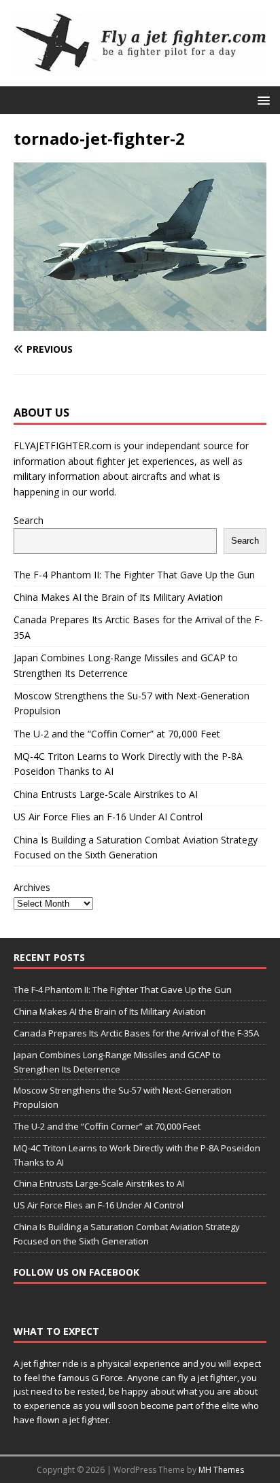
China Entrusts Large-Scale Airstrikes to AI (106, 794)
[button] (261, 99)
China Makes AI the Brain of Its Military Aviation (118, 597)
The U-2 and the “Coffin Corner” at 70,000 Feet (117, 733)
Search (28, 520)
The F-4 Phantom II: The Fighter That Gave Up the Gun (134, 574)
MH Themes (221, 1470)
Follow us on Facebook (76, 1272)
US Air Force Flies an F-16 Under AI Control (108, 816)
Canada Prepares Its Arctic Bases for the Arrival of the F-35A (136, 1033)
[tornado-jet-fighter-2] (140, 322)
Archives (32, 887)
